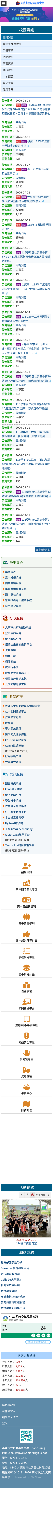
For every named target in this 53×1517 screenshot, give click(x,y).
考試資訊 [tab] (8, 70)
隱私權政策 (9, 1405)
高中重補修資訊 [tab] (12, 44)
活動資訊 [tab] (8, 57)
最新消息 (21, 122)
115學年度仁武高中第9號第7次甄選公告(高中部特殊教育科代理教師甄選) (26, 523)
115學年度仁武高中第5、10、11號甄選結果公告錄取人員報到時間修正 (26, 256)
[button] (21, 1195)
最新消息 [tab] (8, 37)
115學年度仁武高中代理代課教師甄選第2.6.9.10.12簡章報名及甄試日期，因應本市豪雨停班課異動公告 (26, 111)
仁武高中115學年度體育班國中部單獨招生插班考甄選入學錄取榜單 (26, 288)
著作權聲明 (9, 1411)
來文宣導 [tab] (8, 83)
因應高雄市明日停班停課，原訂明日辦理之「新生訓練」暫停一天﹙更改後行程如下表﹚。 (26, 348)
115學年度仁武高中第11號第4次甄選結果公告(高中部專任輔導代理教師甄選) (26, 464)
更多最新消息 (43, 549)
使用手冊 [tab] (8, 89)
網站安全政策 (10, 1417)
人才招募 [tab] (8, 76)
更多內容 (40, 1194)
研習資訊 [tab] (8, 63)
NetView (36, 1477)
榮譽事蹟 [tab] (8, 50)
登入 (4, 1423)
